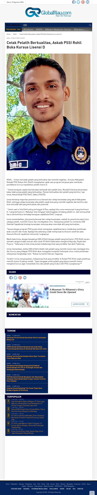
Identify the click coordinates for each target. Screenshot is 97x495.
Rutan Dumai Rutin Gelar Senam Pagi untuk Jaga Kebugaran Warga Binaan (27, 432)
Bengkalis (70, 484)
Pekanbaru (14, 484)
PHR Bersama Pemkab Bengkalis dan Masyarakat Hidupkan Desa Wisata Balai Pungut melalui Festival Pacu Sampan (26, 379)
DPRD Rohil (58, 486)
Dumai (53, 484)
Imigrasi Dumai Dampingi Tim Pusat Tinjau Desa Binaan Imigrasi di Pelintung (24, 389)
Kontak (80, 489)
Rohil (15, 34)
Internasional (38, 486)
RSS (74, 489)
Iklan (68, 489)
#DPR (39, 29)
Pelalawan (28, 484)
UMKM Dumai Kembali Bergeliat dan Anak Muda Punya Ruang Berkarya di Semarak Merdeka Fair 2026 (27, 348)
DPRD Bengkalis (69, 486)
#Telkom (28, 29)
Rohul (43, 484)
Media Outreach (49, 486)
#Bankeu (79, 29)
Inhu (34, 484)
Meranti (63, 484)
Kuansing (77, 484)
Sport (88, 484)
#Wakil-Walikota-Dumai (58, 29)
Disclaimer (54, 489)
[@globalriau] (78, 2)
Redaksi (26, 489)
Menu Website (13, 25)
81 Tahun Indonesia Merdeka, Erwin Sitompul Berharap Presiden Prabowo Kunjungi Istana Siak (27, 418)
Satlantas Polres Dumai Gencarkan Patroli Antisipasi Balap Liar (26, 338)
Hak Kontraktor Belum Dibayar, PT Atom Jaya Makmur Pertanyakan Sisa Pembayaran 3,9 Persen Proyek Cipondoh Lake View (27, 403)
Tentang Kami (16, 489)
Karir (62, 489)
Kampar (21, 484)
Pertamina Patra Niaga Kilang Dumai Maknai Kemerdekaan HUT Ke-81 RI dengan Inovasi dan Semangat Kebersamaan (24, 368)
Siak (48, 484)
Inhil (38, 484)
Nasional (30, 486)
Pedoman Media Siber (39, 489)
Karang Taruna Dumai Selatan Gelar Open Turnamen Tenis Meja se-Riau (26, 357)
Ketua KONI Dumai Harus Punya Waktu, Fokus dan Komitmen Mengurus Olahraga (28, 410)
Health (24, 486)
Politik (84, 484)
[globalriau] (74, 2)
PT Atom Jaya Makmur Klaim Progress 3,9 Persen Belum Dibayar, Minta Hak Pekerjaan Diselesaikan (27, 425)
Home (8, 34)
